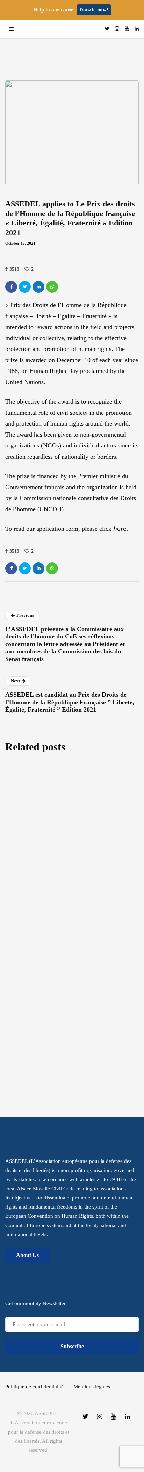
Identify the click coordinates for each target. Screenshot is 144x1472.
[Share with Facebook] (11, 287)
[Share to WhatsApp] (52, 287)
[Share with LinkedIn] (38, 287)
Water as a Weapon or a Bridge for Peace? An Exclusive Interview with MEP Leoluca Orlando (64, 813)
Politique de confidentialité (34, 1386)
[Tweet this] (25, 287)
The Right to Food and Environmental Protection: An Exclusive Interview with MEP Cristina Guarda (71, 865)
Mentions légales (91, 1386)
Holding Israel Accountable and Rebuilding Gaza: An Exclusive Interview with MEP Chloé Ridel (59, 918)
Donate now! (93, 10)
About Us (27, 1255)
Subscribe (72, 1052)
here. (120, 528)
